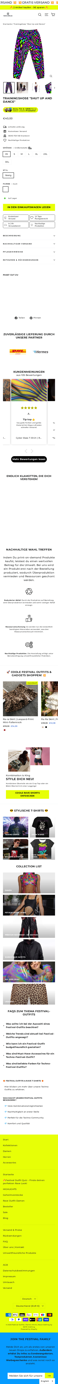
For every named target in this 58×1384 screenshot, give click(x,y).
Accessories (9, 1162)
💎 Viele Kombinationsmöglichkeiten (23, 1106)
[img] (29, 408)
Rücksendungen (12, 1235)
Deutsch (27, 1298)
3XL (7, 162)
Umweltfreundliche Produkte (19, 1253)
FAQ (5, 1241)
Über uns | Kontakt (13, 1247)
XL (36, 154)
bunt (5, 189)
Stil (5, 170)
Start (5, 1139)
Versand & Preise (12, 1230)
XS (6, 154)
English (45, 1381)
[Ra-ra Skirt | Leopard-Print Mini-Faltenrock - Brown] (5, 730)
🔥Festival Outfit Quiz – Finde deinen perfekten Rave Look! (24, 1182)
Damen (7, 1151)
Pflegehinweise (13, 252)
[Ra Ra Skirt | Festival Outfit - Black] (46, 727)
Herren (7, 1157)
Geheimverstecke (13, 1195)
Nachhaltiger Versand (17, 244)
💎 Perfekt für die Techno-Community (24, 1117)
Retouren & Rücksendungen (21, 260)
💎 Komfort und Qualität (17, 1123)
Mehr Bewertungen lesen (28, 459)
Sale (5, 1212)
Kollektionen (10, 1145)
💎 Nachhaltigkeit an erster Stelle (21, 1112)
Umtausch (8, 1282)
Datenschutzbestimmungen (19, 1270)
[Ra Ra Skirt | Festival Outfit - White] (43, 727)
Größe (15, 148)
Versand (7, 1288)
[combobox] (47, 1381)
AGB (5, 1265)
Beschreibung (12, 236)
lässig (8, 175)
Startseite (7, 24)
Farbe (10, 184)
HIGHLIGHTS (10, 1189)
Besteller (8, 1206)
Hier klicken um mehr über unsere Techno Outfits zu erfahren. (26, 1088)
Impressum (9, 1276)
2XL (45, 154)
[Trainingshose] (5, 304)
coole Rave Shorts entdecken (27, 794)
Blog (5, 1218)
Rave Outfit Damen (14, 1200)
